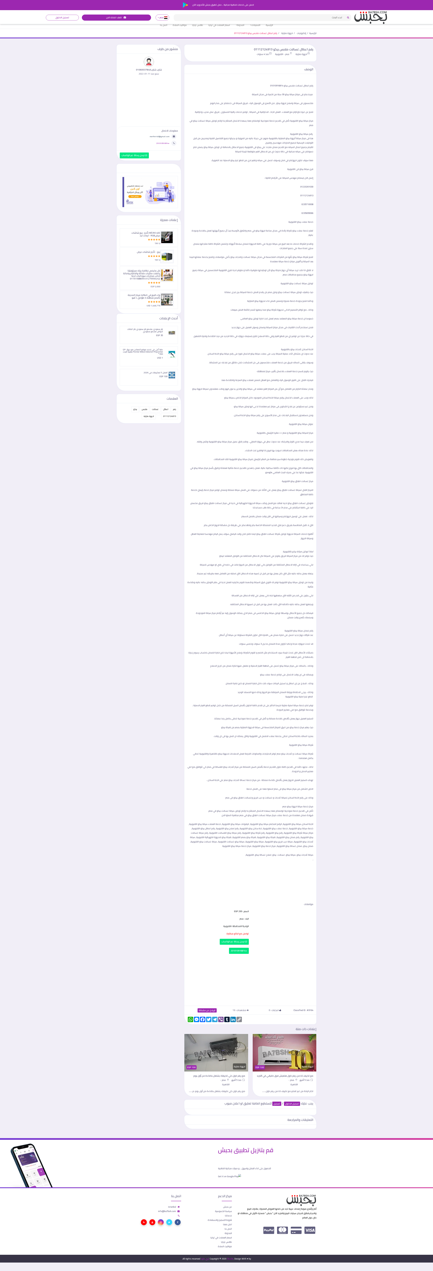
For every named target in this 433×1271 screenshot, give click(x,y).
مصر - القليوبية (282, 54)
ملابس (144, 409)
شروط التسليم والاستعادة (220, 1220)
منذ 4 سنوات (263, 54)
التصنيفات (255, 25)
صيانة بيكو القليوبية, (291, 824)
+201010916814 (239, 951)
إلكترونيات (301, 33)
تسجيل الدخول (62, 17)
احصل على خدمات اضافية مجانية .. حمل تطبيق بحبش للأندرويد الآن (223, 5)
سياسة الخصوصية (223, 1211)
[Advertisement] (250, 979)
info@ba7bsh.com (167, 1211)
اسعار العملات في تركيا (219, 25)
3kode (230, 1258)
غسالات (155, 409)
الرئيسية (269, 25)
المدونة (240, 25)
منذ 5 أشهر (305, 1080)
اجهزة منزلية (287, 33)
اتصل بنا (163, 25)
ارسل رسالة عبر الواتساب (233, 941)
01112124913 (169, 416)
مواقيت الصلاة (180, 25)
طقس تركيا (197, 25)
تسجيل (277, 1104)
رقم (174, 409)
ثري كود (205, 1258)
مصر (161, 17)
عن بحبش (227, 1207)
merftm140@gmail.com (159, 136)
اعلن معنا (227, 1224)
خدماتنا (228, 1216)
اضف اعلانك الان (114, 17)
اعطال (165, 409)
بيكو (135, 409)
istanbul (172, 1207)
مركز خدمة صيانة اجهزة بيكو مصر (297, 806)
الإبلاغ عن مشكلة (207, 1010)
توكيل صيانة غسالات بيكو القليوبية (297, 283)
